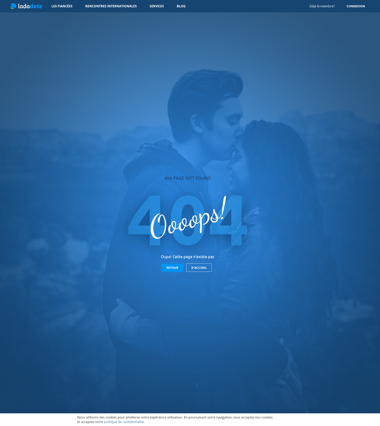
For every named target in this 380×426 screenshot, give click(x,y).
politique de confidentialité (124, 422)
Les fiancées (61, 6)
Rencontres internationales (111, 6)
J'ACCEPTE (290, 420)
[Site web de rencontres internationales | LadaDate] (26, 6)
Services (157, 6)
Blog (181, 6)
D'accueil (199, 268)
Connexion (356, 6)
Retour (172, 268)
